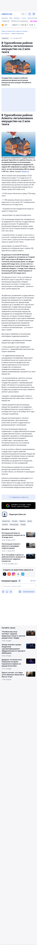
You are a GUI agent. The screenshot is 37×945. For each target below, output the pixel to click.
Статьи (23, 18)
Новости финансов (17, 33)
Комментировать (28, 592)
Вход (33, 581)
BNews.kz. (25, 171)
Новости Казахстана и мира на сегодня (14, 31)
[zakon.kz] (7, 14)
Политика (5, 18)
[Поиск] (29, 14)
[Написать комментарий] (18, 586)
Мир (10, 18)
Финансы (17, 18)
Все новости (5, 33)
